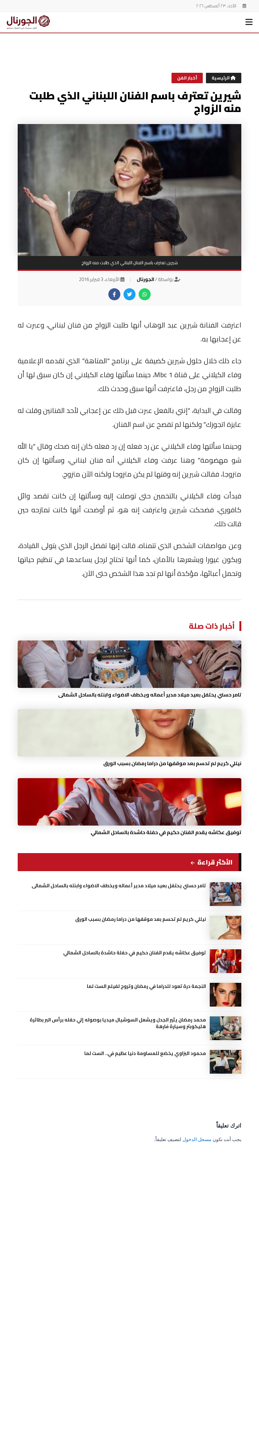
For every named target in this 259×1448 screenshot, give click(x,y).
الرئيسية (221, 78)
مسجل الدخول (197, 1139)
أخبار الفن (187, 78)
